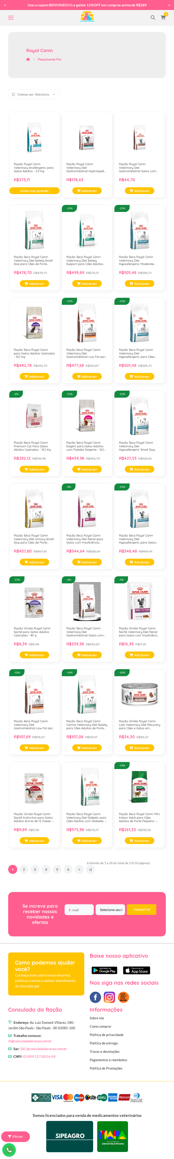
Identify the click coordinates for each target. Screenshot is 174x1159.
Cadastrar (142, 909)
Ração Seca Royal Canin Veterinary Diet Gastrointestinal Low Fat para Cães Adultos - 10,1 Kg (86, 353)
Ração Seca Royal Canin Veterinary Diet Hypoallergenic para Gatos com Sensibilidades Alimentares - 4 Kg (137, 539)
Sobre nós (97, 1018)
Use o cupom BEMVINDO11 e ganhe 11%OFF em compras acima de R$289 (87, 5)
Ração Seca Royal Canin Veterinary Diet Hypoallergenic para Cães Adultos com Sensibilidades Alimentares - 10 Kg (137, 353)
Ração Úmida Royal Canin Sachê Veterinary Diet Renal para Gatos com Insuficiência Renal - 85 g (139, 632)
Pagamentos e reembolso (108, 1060)
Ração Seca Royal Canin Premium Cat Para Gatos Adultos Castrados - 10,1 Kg (32, 446)
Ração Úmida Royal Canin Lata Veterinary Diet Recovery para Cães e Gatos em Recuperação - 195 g (139, 724)
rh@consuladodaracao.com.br (30, 1041)
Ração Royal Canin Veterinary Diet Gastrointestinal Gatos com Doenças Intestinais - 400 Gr (138, 167)
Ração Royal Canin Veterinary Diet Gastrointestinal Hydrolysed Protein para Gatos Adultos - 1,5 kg (85, 167)
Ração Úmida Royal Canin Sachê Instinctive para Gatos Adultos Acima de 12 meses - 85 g (33, 817)
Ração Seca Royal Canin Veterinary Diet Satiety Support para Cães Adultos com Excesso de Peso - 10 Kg (86, 260)
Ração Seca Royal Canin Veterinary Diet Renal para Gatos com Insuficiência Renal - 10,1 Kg (84, 539)
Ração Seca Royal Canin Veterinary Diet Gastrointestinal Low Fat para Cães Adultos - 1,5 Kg (34, 724)
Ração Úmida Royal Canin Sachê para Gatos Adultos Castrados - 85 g (32, 632)
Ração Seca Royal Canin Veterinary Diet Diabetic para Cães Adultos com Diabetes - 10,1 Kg (86, 817)
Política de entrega (104, 1043)
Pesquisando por (50, 59)
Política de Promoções (106, 1068)
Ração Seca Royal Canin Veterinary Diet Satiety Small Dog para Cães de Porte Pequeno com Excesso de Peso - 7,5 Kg (33, 260)
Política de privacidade (106, 1035)
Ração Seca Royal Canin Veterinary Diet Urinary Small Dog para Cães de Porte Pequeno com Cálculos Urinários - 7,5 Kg (34, 539)
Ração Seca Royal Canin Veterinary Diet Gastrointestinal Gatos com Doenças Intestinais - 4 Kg (85, 632)
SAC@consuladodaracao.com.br (43, 1049)
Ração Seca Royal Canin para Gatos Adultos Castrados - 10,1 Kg (34, 353)
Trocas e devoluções (105, 1051)
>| (90, 869)
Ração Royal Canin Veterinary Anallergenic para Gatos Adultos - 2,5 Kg (33, 167)
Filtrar (17, 1137)
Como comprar (100, 1026)
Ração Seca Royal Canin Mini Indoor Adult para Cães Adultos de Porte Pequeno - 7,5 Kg (139, 817)
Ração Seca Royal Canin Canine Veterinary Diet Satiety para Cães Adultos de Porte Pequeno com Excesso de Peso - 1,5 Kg (86, 724)
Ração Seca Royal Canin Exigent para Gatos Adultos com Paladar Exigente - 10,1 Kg (85, 446)
